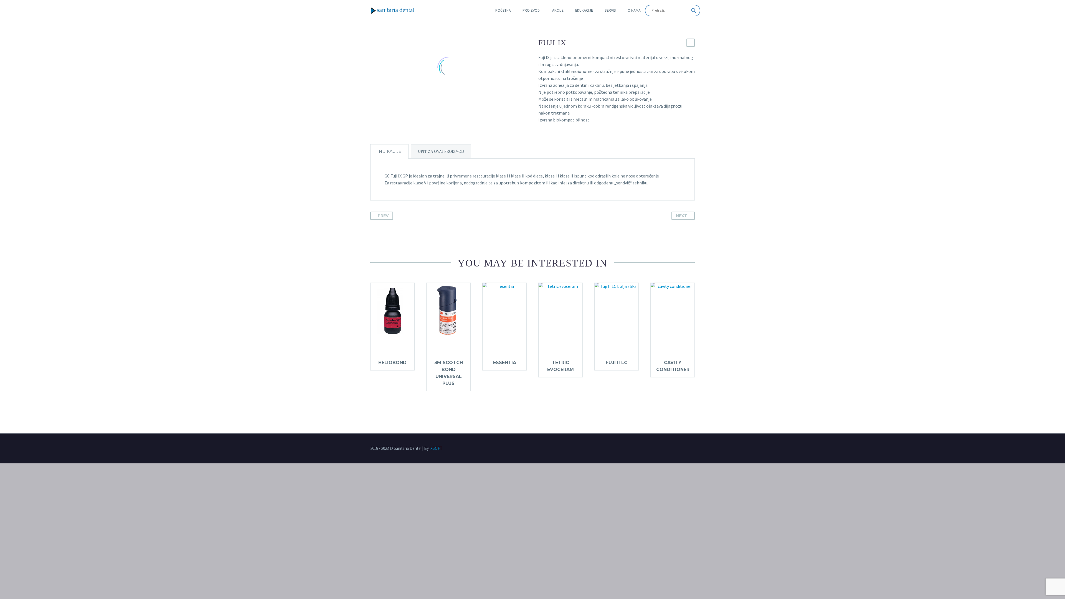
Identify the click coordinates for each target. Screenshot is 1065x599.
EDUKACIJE (584, 10)
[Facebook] (681, 448)
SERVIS (610, 10)
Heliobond (392, 362)
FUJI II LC (616, 362)
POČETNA (503, 10)
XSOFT (436, 448)
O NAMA (634, 10)
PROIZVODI (532, 10)
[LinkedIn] (691, 448)
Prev (383, 215)
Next (681, 215)
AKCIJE (558, 10)
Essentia (504, 362)
